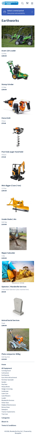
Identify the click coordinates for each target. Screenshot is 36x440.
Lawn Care (5, 393)
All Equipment (7, 368)
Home (4, 364)
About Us (5, 421)
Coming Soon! (6, 371)
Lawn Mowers (6, 396)
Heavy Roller (6, 387)
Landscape (5, 391)
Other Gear (5, 403)
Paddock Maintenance (9, 405)
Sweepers (5, 409)
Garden (4, 382)
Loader (4, 398)
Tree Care (5, 414)
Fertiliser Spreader (8, 380)
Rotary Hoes (6, 407)
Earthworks (5, 375)
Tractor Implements (8, 412)
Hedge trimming (7, 389)
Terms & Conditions (9, 425)
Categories (6, 418)
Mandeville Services (8, 400)
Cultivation (5, 373)
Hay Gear (4, 384)
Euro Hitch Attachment (9, 377)
